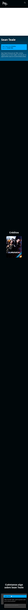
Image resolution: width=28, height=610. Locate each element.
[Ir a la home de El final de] (4, 3)
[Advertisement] (14, 22)
